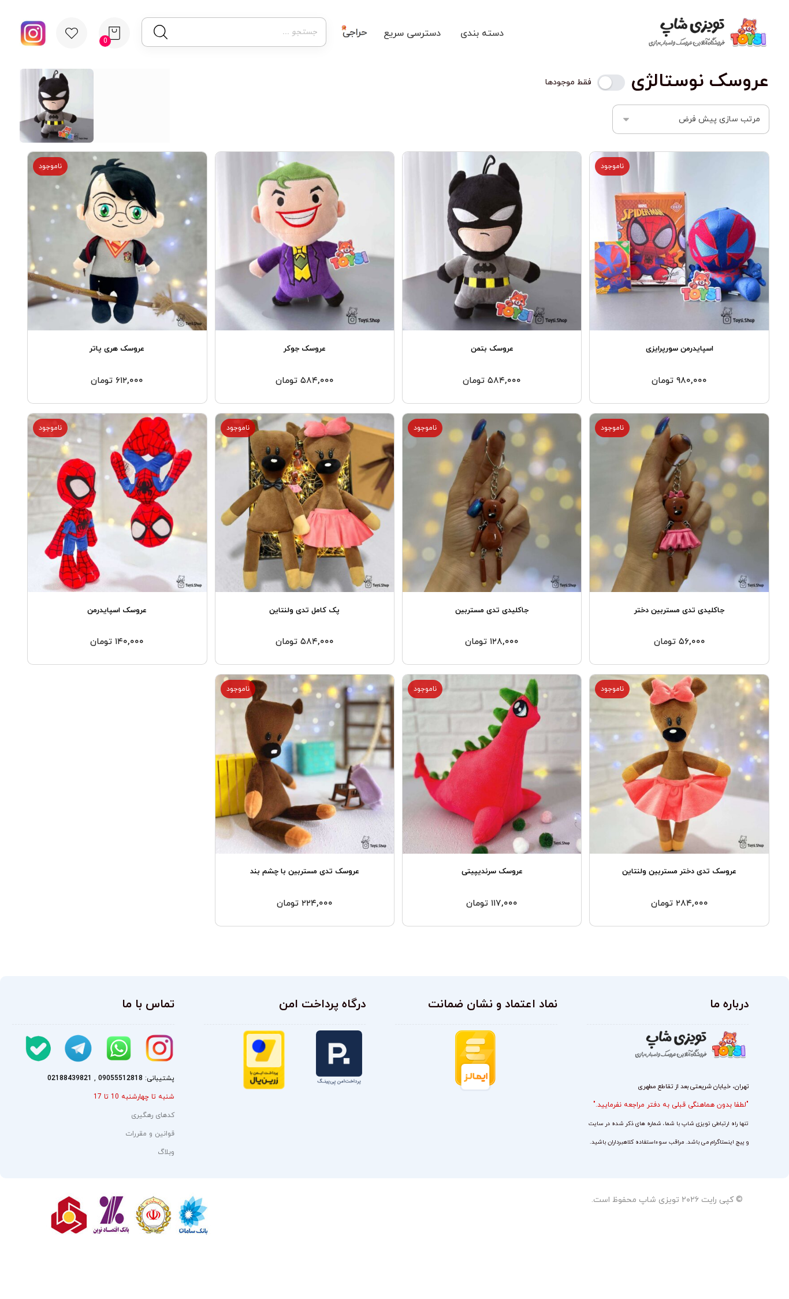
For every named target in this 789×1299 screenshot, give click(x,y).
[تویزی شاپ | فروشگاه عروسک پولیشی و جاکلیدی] (705, 32)
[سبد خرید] (114, 32)
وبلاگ (166, 1152)
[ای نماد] (526, 1073)
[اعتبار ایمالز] (475, 1060)
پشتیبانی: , (110, 1078)
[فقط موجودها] (611, 83)
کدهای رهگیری (152, 1115)
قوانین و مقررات (149, 1133)
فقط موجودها (568, 83)
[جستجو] (159, 32)
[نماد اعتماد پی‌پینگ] (325, 1057)
